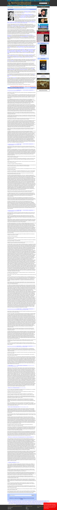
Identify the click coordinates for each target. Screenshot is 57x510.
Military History (30, 500)
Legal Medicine (22, 49)
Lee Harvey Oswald (38, 504)
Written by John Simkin (29, 506)
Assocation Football (43, 500)
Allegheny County (22, 17)
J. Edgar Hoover (30, 503)
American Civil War (24, 502)
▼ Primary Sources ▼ (33, 9)
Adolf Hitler (42, 503)
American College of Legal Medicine (28, 54)
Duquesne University (21, 47)
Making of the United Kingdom (43, 501)
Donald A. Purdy (19, 210)
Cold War (33, 501)
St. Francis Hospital (23, 16)
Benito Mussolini (22, 504)
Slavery (42, 502)
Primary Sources (43, 76)
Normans (48, 500)
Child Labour (45, 502)
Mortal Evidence (43, 55)
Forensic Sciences (30, 50)
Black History (46, 5)
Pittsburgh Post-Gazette (16, 387)
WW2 (26, 5)
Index (22, 0)
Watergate (34, 500)
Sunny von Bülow (9, 22)
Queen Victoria (25, 503)
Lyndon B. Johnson (15, 503)
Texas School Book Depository (24, 36)
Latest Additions (17, 0)
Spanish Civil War (29, 502)
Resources (26, 0)
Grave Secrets (24, 50)
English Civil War (37, 501)
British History (22, 500)
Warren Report (22, 26)
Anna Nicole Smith (24, 22)
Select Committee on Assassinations (28, 210)
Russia (35, 5)
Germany (30, 5)
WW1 (22, 5)
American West (9, 501)
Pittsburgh (25, 11)
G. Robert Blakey (10, 365)
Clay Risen (8, 77)
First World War (9, 500)
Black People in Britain (19, 501)
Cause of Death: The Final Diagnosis (15, 50)
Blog (35, 0)
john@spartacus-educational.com (19, 86)
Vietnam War (26, 500)
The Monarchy (24, 501)
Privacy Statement (10, 507)
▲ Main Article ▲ (33, 87)
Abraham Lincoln (33, 504)
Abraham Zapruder (11, 144)
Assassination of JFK (38, 500)
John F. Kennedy (32, 21)
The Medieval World (14, 502)
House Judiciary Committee (23, 69)
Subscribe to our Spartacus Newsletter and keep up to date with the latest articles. (21, 498)
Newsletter (40, 0)
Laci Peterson (18, 22)
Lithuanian (26, 12)
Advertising (9, 508)
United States (29, 501)
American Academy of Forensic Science (12, 55)
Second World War (14, 500)
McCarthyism (39, 502)
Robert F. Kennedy (20, 503)
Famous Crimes (14, 501)
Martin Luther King (38, 503)
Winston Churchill (42, 17)
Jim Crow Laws (18, 504)
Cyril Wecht (43, 75)
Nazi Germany (19, 502)
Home (10, 0)
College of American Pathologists (18, 57)
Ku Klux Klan (33, 503)
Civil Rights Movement (34, 502)
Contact (38, 507)
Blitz (26, 501)
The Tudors (18, 500)
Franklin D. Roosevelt (27, 504)
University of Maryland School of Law (27, 15)
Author (31, 0)
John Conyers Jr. (13, 69)
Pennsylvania (29, 11)
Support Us (46, 0)
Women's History (40, 5)
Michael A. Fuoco (10, 387)
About (27, 507)
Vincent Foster (14, 22)
